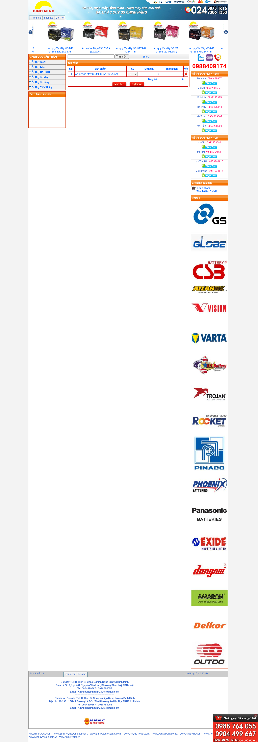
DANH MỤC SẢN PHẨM (43, 57)
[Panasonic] (209, 526)
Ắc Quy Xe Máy (40, 77)
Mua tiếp (119, 84)
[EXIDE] (209, 554)
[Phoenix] (209, 498)
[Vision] (209, 321)
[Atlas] (209, 293)
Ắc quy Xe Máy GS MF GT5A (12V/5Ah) (96, 74)
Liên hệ (59, 17)
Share (146, 56)
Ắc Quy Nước (39, 62)
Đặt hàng (137, 84)
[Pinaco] (209, 470)
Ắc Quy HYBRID (41, 72)
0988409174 (209, 66)
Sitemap (48, 17)
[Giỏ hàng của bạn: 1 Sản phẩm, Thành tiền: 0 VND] (193, 188)
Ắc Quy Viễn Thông (42, 87)
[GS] (209, 227)
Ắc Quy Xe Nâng (40, 82)
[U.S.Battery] (209, 377)
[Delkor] (209, 638)
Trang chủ (36, 17)
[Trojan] (209, 405)
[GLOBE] (209, 255)
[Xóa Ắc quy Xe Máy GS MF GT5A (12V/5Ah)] (185, 73)
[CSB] (209, 283)
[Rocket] (209, 433)
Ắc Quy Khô (38, 67)
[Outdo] (209, 666)
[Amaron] (209, 610)
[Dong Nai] (209, 582)
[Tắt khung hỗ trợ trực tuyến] (255, 715)
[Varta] (209, 349)
